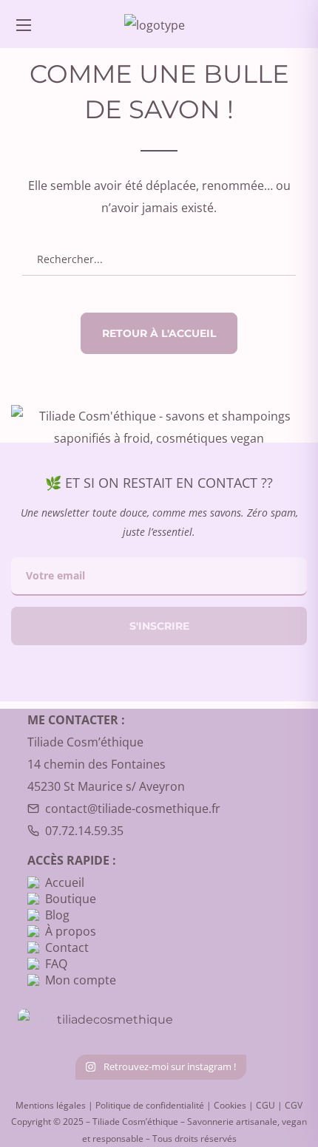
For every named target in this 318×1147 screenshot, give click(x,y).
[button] (290, 24)
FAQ (56, 964)
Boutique (70, 899)
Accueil (64, 882)
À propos (70, 931)
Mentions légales (51, 1105)
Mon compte (80, 980)
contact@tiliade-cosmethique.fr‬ (132, 808)
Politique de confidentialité (149, 1105)
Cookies (230, 1105)
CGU (265, 1105)
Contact (67, 947)
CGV (293, 1105)
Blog (57, 915)
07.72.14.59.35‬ (84, 831)
